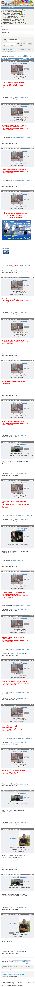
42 (20, 56)
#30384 (31, 660)
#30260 (31, 442)
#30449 (31, 749)
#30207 (31, 360)
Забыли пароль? (7, 46)
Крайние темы (6, 32)
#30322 (31, 571)
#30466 (31, 829)
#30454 (31, 790)
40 (15, 56)
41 (18, 56)
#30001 (31, 277)
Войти (11, 97)
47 (24, 963)
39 (13, 56)
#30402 (31, 704)
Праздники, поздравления (9, 51)
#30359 (31, 616)
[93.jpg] (16, 229)
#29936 (31, 191)
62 (30, 58)
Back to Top (31, 982)
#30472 (31, 874)
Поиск (3, 35)
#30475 (31, 914)
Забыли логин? (16, 46)
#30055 (31, 319)
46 (30, 56)
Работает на (13, 970)
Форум (5, 49)
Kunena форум (21, 970)
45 (27, 56)
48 (26, 963)
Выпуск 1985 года (25, 49)
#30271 (31, 526)
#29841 (31, 148)
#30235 (31, 400)
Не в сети (26, 69)
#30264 (31, 480)
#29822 (31, 104)
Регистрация (24, 46)
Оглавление (5, 29)
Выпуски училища (13, 49)
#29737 (31, 61)
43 (23, 56)
